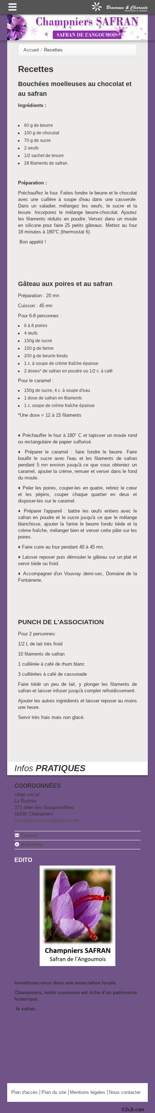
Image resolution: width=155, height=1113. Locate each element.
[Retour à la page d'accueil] (77, 27)
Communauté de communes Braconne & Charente (120, 6)
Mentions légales (87, 1092)
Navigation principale (12, 7)
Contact (28, 835)
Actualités (31, 844)
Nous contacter (125, 1092)
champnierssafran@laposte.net (46, 820)
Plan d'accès (24, 1092)
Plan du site (53, 1092)
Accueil (31, 50)
